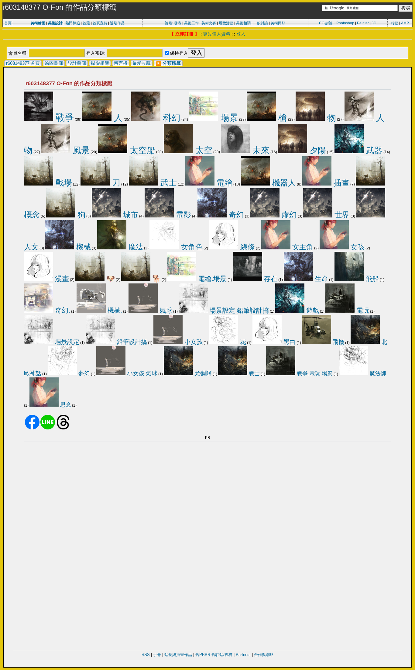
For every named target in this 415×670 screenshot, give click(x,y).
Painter (363, 23)
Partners (243, 654)
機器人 (283, 182)
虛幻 (288, 215)
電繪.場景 (211, 279)
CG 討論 (326, 23)
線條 (246, 247)
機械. (114, 310)
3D (374, 23)
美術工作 (191, 23)
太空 (202, 150)
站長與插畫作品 (178, 654)
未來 (259, 150)
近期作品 (117, 23)
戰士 (253, 373)
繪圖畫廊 (54, 63)
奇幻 (235, 214)
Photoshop (345, 23)
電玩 (362, 310)
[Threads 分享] (63, 428)
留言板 (121, 63)
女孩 (357, 247)
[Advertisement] (207, 43)
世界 (341, 215)
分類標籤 (172, 63)
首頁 (8, 23)
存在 (269, 279)
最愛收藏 (141, 63)
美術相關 (243, 23)
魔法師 (377, 373)
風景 (80, 150)
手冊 (157, 654)
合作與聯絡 (264, 654)
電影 (182, 214)
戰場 (62, 182)
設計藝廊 (77, 63)
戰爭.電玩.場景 (314, 373)
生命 (320, 279)
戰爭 (63, 118)
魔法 (134, 247)
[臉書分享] (32, 428)
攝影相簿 (100, 63)
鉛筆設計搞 (131, 341)
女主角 (301, 247)
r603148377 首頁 (23, 63)
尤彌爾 (202, 373)
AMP (405, 23)
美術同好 (278, 23)
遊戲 (311, 310)
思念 (65, 405)
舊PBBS (202, 654)
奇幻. (61, 310)
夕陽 (316, 150)
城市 (129, 214)
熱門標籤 (72, 23)
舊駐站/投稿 (221, 654)
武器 (373, 150)
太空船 (141, 150)
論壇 (168, 23)
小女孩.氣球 (141, 373)
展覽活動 (226, 23)
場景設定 (66, 341)
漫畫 (61, 279)
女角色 (191, 247)
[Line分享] (47, 428)
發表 (177, 23)
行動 (394, 23)
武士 (167, 182)
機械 (82, 247)
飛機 (337, 342)
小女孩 (193, 341)
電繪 (223, 182)
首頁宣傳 (100, 23)
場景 (228, 118)
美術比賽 (208, 23)
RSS (146, 654)
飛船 (371, 279)
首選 (86, 23)
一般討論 (260, 23)
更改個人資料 (216, 33)
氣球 (165, 310)
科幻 (170, 118)
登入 (240, 33)
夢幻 (83, 373)
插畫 (340, 183)
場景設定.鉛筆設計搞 (238, 310)
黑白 (289, 341)
